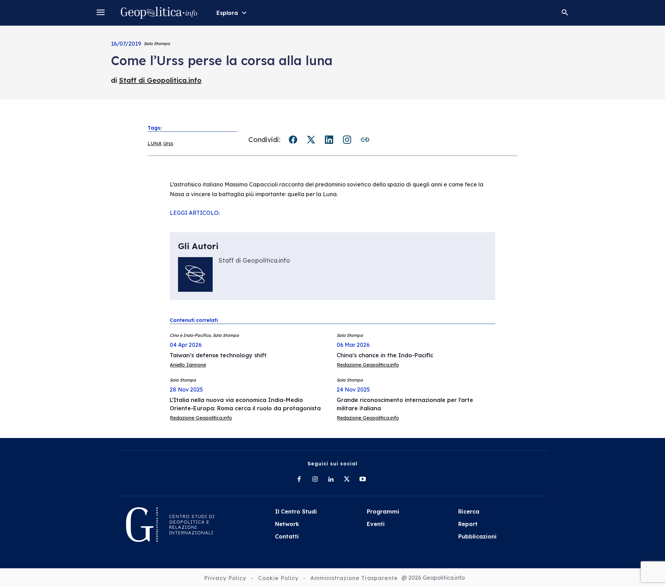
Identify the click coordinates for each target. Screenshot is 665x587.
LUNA (155, 143)
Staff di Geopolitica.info (160, 80)
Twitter (311, 140)
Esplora (227, 12)
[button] (565, 13)
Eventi (376, 523)
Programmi (383, 511)
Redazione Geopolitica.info (368, 365)
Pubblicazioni (477, 536)
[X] (346, 479)
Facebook (293, 140)
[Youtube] (362, 479)
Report (468, 523)
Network (287, 523)
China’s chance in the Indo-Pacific (385, 355)
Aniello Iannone (188, 365)
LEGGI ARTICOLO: (195, 212)
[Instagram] (315, 479)
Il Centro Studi (296, 511)
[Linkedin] (331, 479)
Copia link (365, 140)
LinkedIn (329, 140)
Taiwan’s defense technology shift (218, 355)
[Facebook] (299, 479)
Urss (168, 143)
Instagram (347, 140)
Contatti (287, 536)
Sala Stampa (157, 43)
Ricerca (468, 511)
